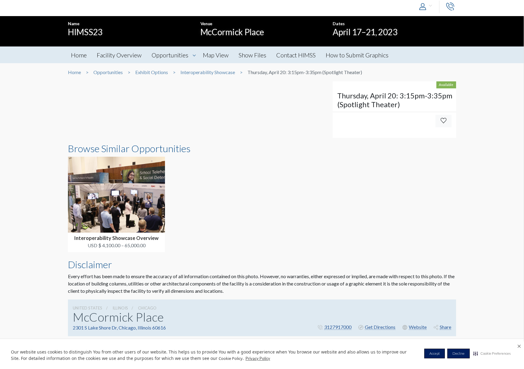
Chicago (147, 308)
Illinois (120, 308)
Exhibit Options (151, 72)
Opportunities (170, 55)
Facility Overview (119, 55)
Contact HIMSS (296, 55)
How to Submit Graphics (357, 55)
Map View (216, 55)
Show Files (252, 55)
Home (79, 55)
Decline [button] (458, 353)
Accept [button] (434, 353)
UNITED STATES (87, 308)
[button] (492, 353)
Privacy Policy (258, 358)
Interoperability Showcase (207, 72)
